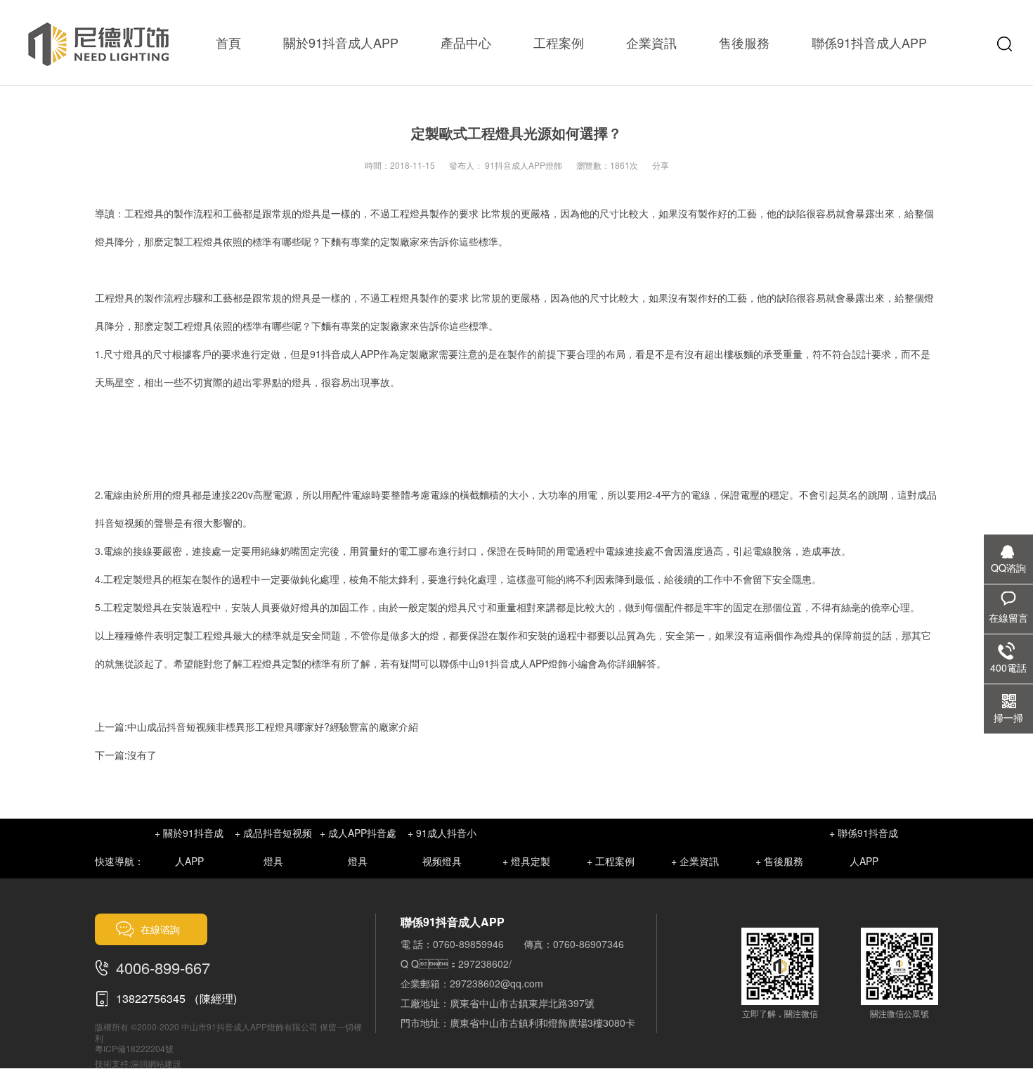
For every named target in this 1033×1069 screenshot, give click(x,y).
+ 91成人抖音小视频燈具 (442, 847)
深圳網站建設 (156, 1063)
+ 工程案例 (611, 861)
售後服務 (744, 42)
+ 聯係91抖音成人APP (863, 847)
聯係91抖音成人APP (869, 42)
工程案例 (558, 42)
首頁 (228, 42)
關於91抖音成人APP (340, 42)
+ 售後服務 (779, 861)
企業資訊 (651, 42)
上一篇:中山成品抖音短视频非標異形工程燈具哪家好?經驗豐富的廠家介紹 (256, 726)
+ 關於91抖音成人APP (189, 847)
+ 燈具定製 (526, 861)
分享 (660, 165)
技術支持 (112, 1063)
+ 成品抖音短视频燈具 (273, 847)
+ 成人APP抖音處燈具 (358, 847)
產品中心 (466, 42)
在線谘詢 (160, 929)
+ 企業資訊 (695, 861)
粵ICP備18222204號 (134, 1048)
